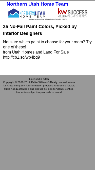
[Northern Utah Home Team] (47, 13)
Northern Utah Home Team (37, 4)
